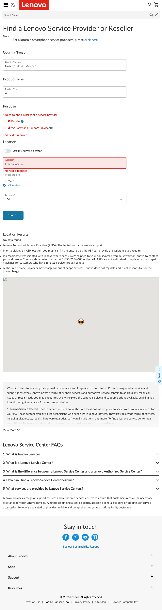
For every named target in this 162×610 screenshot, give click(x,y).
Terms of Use (32, 602)
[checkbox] (22, 151)
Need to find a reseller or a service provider (30, 115)
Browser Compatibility (124, 602)
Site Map (100, 602)
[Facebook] (65, 538)
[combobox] (64, 66)
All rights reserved (91, 597)
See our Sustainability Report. (81, 546)
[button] (5, 5)
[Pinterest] (94, 538)
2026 (66, 597)
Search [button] (151, 14)
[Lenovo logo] (34, 5)
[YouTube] (85, 538)
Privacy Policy (82, 602)
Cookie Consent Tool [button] (56, 602)
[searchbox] (81, 15)
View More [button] (10, 430)
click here (91, 39)
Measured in (11, 174)
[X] (75, 538)
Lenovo (74, 597)
